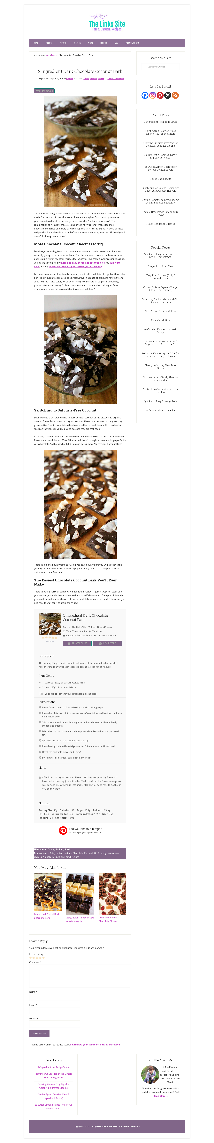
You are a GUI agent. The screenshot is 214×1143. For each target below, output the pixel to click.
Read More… (160, 1096)
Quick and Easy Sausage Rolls (160, 401)
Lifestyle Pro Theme (99, 1126)
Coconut (88, 853)
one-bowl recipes (70, 857)
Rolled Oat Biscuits (160, 178)
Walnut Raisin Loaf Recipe (161, 410)
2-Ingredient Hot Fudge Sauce (160, 121)
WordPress (135, 1126)
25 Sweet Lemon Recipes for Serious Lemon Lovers (161, 168)
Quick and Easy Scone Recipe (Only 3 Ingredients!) (160, 255)
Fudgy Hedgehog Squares (160, 223)
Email (33, 1005)
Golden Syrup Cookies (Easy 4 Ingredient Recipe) (160, 156)
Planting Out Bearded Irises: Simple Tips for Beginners (160, 132)
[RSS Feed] (175, 95)
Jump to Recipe (44, 90)
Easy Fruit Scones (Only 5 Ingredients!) (160, 277)
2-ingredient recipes (60, 853)
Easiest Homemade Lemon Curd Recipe (161, 213)
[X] (167, 95)
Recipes (93, 79)
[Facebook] (145, 95)
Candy (86, 79)
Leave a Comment (116, 79)
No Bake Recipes (51, 857)
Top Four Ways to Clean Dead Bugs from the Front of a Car (160, 343)
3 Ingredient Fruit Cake (161, 266)
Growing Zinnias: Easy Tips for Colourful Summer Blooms (160, 144)
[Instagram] (152, 95)
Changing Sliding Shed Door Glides (161, 367)
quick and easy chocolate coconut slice (82, 262)
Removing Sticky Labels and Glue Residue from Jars (160, 300)
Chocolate (78, 853)
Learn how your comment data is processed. (95, 1044)
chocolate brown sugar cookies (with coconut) (75, 266)
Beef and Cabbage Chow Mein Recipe (160, 331)
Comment (35, 962)
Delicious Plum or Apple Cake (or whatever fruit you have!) (160, 355)
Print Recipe (79, 643)
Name (33, 991)
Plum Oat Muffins (160, 320)
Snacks (101, 79)
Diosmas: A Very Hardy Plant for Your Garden (161, 379)
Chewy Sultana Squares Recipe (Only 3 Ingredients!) (160, 288)
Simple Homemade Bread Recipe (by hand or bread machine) (160, 201)
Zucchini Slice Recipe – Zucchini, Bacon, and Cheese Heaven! (160, 189)
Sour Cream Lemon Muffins (160, 311)
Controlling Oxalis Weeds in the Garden (161, 390)
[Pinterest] (160, 95)
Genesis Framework (120, 1126)
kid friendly (100, 853)
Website (33, 1018)
